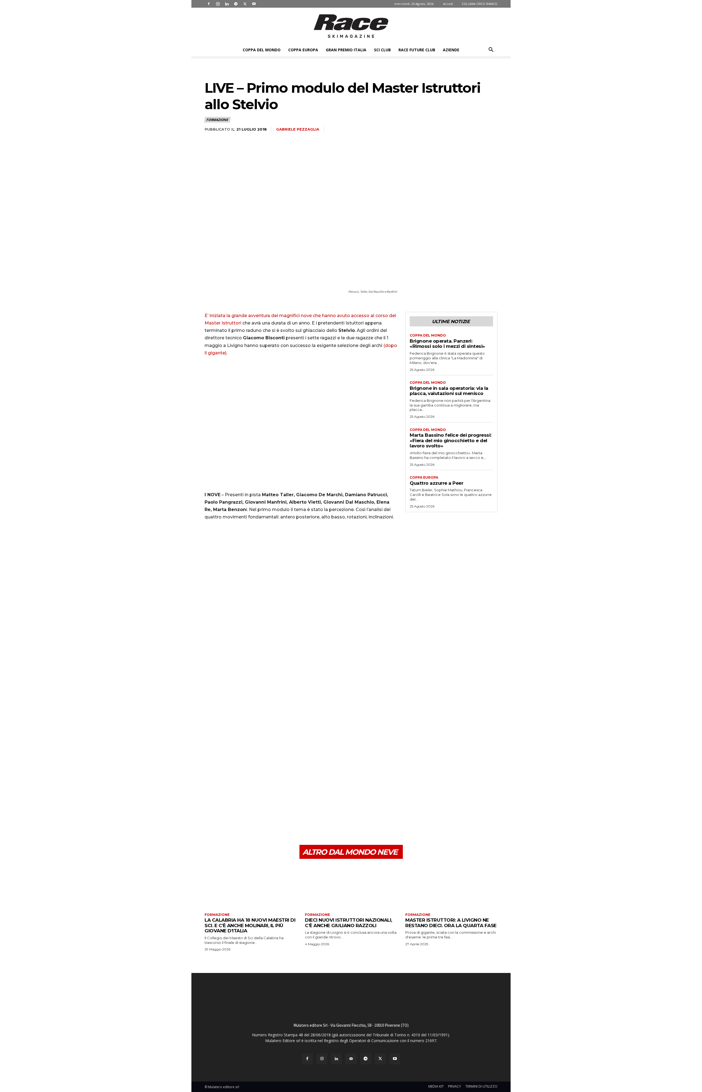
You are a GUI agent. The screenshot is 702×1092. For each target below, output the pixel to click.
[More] (261, 818)
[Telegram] (236, 4)
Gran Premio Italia (346, 49)
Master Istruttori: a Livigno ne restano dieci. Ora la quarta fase (451, 922)
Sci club (382, 49)
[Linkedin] (227, 4)
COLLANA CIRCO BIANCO (479, 4)
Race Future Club (416, 49)
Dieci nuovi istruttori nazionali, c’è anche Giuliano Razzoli (348, 922)
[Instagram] (218, 4)
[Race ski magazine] (351, 26)
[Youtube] (254, 4)
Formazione (217, 119)
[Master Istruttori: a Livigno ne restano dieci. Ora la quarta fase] (451, 886)
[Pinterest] (235, 818)
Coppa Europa (303, 49)
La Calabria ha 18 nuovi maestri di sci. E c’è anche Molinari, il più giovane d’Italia (250, 925)
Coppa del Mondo (262, 49)
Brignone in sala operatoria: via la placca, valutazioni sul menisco (449, 390)
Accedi (448, 4)
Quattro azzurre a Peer (436, 483)
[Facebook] (209, 4)
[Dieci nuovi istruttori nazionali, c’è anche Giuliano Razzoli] (351, 886)
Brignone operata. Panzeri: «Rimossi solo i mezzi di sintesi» (447, 343)
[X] (245, 4)
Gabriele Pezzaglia (297, 129)
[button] (490, 50)
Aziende (451, 49)
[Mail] (351, 1059)
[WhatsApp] (247, 818)
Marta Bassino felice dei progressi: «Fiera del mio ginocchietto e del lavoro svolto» (450, 440)
